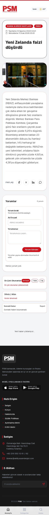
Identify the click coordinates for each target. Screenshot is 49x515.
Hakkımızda (10, 414)
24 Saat (26, 281)
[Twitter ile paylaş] (26, 182)
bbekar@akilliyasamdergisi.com (20, 458)
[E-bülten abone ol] (43, 484)
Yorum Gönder (31, 249)
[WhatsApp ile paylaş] (40, 182)
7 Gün (35, 281)
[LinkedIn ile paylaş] (33, 182)
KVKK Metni (10, 427)
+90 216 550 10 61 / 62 (17, 453)
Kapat (42, 306)
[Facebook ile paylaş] (19, 182)
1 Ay (42, 281)
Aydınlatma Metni (12, 423)
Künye (7, 410)
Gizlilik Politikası (12, 418)
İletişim (8, 405)
